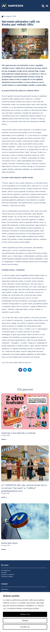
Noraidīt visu (25, 627)
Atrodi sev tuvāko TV (7, 574)
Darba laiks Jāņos (9, 543)
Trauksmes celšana (7, 576)
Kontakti (4, 572)
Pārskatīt (25, 620)
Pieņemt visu (25, 614)
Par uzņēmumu (5, 570)
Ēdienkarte (4, 589)
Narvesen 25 (26, 362)
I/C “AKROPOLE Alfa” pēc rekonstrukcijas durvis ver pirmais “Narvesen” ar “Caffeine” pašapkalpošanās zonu (24, 488)
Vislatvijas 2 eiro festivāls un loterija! (18, 433)
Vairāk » (4, 439)
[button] (43, 6)
